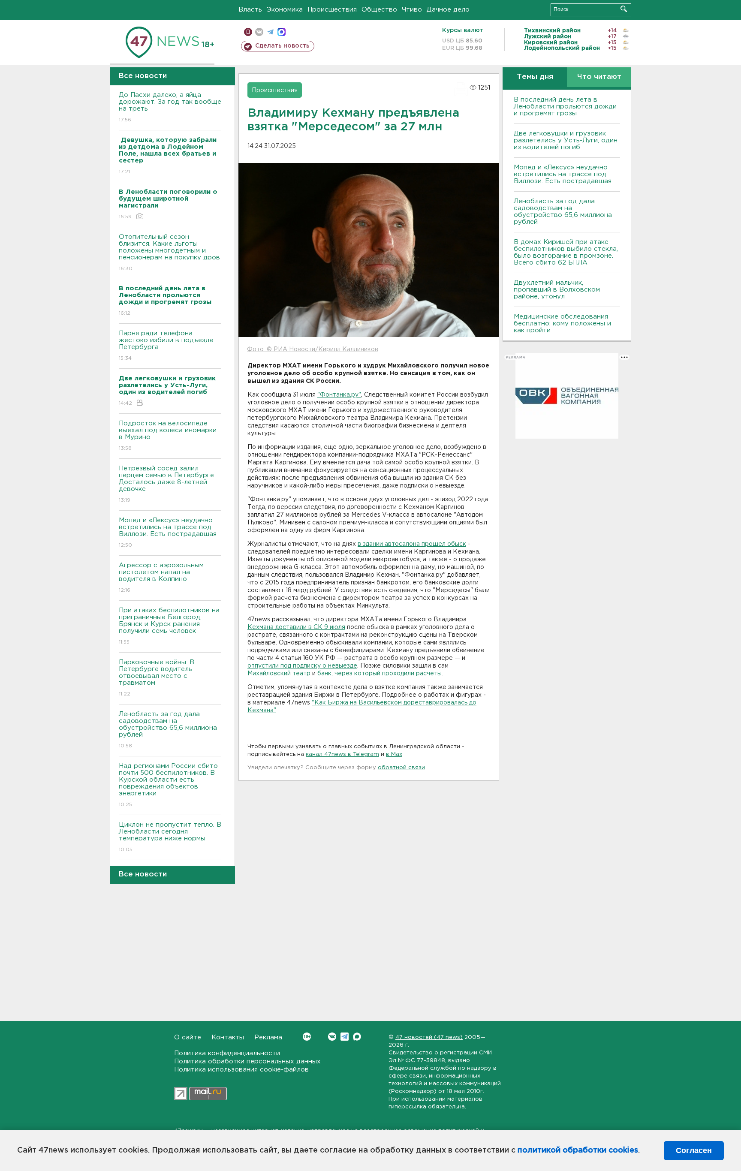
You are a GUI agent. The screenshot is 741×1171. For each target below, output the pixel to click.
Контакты (227, 1037)
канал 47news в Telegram (342, 754)
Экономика (285, 9)
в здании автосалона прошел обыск (412, 544)
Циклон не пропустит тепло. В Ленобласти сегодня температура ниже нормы (170, 837)
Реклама (268, 1037)
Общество (379, 9)
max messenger (281, 32)
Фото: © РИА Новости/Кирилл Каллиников (312, 349)
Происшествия (332, 9)
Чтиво (412, 9)
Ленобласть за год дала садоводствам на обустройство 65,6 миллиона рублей (168, 729)
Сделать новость (282, 45)
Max (357, 1037)
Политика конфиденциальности (227, 1053)
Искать (624, 9)
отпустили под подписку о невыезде (302, 665)
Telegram (344, 1037)
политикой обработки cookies (578, 1150)
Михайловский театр (278, 673)
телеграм (270, 32)
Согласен (694, 1150)
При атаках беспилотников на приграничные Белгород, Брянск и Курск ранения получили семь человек (169, 626)
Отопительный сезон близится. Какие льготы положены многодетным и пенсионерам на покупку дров (169, 252)
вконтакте (259, 32)
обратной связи (401, 767)
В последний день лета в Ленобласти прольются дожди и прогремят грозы (565, 106)
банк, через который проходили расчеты (379, 673)
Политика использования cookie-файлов (241, 1069)
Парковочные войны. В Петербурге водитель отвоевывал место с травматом (156, 677)
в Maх (394, 754)
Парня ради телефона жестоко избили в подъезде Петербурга (166, 346)
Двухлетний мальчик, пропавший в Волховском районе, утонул (557, 289)
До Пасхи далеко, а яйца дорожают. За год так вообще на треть (170, 107)
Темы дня (535, 77)
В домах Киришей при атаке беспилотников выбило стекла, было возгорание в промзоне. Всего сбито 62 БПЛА (566, 252)
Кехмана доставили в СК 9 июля (296, 627)
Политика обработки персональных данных (247, 1061)
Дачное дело (448, 9)
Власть (250, 9)
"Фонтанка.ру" (339, 394)
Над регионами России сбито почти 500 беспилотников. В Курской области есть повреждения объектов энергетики (168, 785)
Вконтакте (332, 1037)
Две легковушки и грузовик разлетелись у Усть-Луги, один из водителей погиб (566, 140)
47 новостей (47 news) (429, 1037)
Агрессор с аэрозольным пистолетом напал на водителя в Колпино (161, 578)
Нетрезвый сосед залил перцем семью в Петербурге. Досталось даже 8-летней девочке (167, 484)
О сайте (187, 1037)
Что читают (599, 77)
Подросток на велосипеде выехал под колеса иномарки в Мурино (168, 436)
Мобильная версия (248, 32)
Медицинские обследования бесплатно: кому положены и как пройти (562, 323)
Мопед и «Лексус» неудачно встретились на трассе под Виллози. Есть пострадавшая (168, 533)
